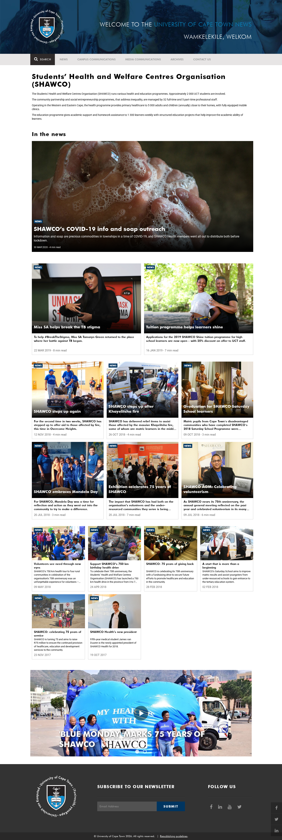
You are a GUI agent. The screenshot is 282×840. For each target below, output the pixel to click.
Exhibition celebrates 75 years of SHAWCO (140, 489)
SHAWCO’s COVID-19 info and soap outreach (99, 228)
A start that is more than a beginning (220, 565)
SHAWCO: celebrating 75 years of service (57, 633)
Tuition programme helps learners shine (184, 327)
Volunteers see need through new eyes (57, 565)
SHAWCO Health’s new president (113, 632)
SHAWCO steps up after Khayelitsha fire (131, 409)
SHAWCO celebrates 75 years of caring (128, 739)
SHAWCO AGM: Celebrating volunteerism (210, 489)
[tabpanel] (141, 713)
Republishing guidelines (173, 836)
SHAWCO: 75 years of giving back (170, 564)
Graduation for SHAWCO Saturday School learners (216, 409)
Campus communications (96, 59)
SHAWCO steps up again (57, 411)
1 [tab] (137, 752)
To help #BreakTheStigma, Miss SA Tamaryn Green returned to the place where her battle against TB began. (84, 339)
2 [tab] (145, 752)
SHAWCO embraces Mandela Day (66, 491)
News (64, 59)
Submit (170, 806)
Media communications (143, 59)
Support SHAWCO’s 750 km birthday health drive (109, 565)
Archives (177, 59)
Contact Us (202, 59)
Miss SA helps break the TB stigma (67, 327)
